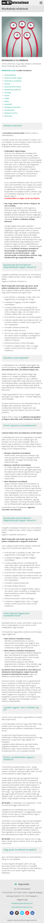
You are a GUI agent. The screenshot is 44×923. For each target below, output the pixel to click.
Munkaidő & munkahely (12, 81)
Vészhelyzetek (9, 110)
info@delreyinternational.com (22, 903)
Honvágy (7, 92)
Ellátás (6, 101)
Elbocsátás (8, 116)
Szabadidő (8, 104)
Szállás (6, 98)
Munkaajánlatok (10, 75)
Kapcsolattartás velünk (12, 87)
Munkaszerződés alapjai (13, 78)
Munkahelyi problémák (12, 90)
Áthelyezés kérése (10, 113)
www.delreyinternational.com (22, 907)
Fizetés (6, 95)
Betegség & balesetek (12, 107)
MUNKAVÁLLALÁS (9, 70)
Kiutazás (7, 84)
